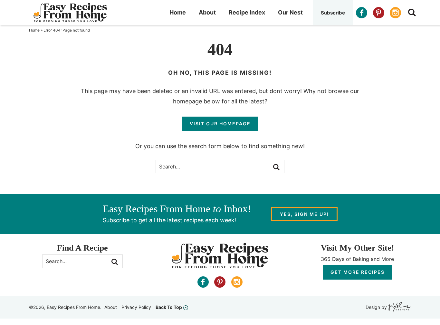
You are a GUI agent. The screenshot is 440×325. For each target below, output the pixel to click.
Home (177, 12)
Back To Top (169, 307)
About (207, 12)
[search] (412, 12)
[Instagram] (395, 12)
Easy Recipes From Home (70, 12)
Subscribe (333, 13)
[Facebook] (361, 12)
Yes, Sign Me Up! (304, 214)
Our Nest (290, 12)
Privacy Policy (136, 307)
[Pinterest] (378, 12)
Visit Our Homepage (220, 123)
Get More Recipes (357, 272)
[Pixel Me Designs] (399, 307)
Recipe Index (247, 12)
